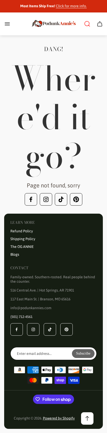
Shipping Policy (22, 239)
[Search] (87, 24)
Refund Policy (21, 231)
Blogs (14, 254)
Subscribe (83, 353)
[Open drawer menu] (7, 24)
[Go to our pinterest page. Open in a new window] (76, 199)
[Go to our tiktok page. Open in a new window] (61, 199)
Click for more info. (71, 6)
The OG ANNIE (22, 247)
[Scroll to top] (87, 418)
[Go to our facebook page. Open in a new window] (31, 199)
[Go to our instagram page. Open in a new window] (46, 199)
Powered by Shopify (59, 418)
